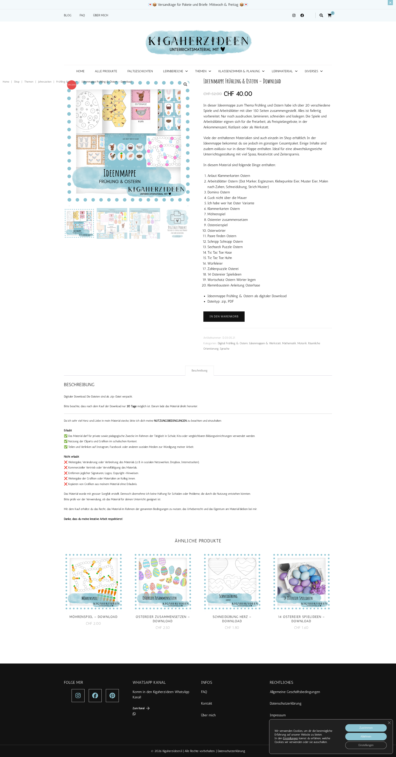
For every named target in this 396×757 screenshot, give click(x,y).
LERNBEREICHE (173, 71)
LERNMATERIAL (282, 71)
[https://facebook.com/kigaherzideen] (95, 695)
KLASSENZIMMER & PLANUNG (239, 71)
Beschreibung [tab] (199, 370)
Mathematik (289, 343)
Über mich (208, 715)
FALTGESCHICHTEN (140, 71)
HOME (80, 71)
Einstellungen (290, 738)
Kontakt (206, 703)
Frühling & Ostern (237, 343)
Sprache (224, 348)
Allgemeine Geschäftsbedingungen (295, 692)
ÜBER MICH (100, 15)
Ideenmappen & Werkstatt (265, 343)
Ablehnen (366, 736)
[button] (185, 84)
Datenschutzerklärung (286, 703)
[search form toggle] (321, 15)
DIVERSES (311, 71)
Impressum (278, 715)
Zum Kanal (138, 708)
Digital (221, 343)
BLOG (67, 15)
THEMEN (200, 71)
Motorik (302, 343)
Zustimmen (366, 728)
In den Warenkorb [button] (93, 581)
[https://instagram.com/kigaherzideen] (78, 695)
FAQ (82, 15)
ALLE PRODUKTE (106, 71)
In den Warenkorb (224, 316)
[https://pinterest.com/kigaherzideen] (112, 695)
